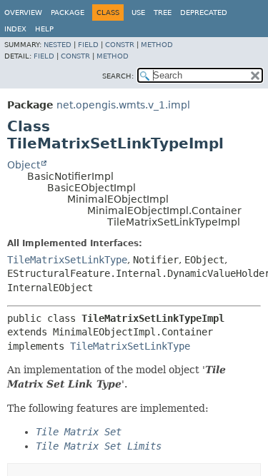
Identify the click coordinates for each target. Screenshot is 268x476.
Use (138, 12)
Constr (119, 45)
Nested (57, 45)
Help (44, 29)
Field (88, 45)
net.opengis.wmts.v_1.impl (123, 105)
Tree (163, 12)
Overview (23, 12)
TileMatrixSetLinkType (67, 259)
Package (67, 12)
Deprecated (203, 12)
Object (23, 165)
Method (157, 45)
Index (15, 29)
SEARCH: (118, 76)
